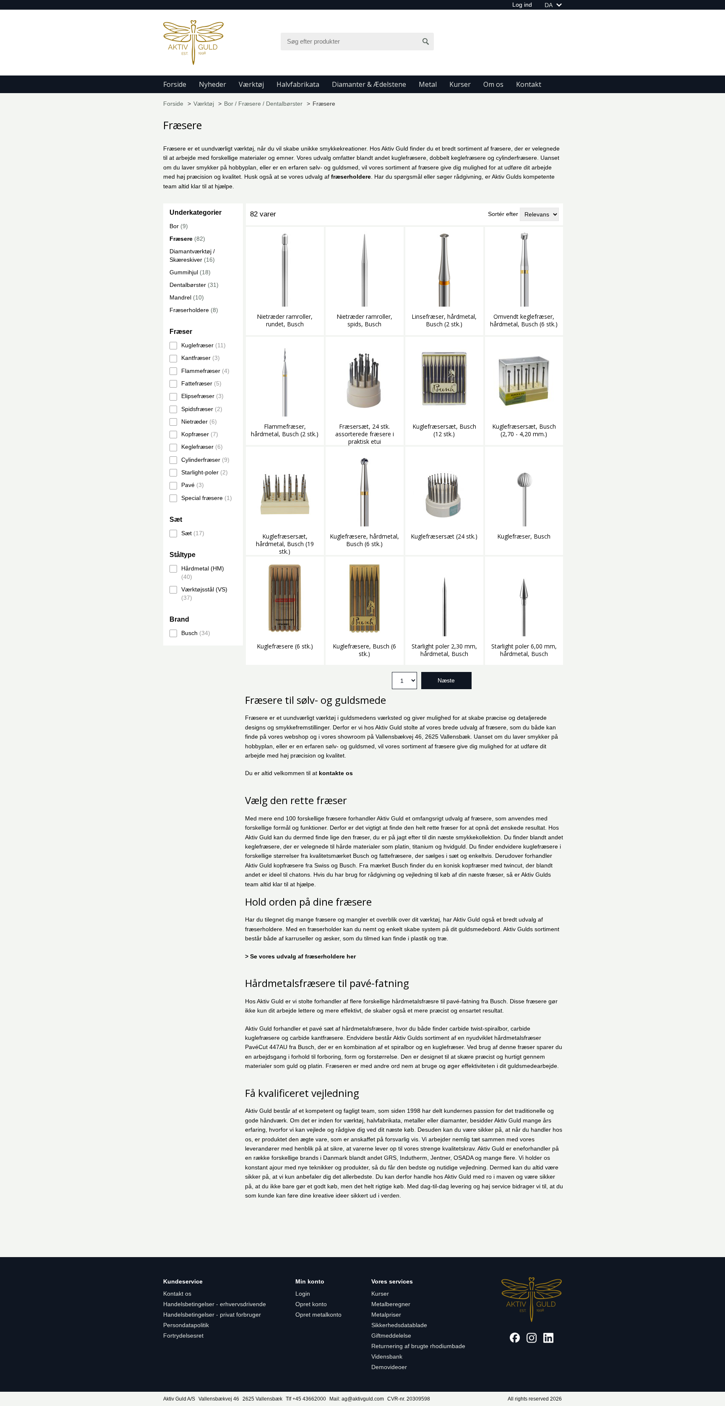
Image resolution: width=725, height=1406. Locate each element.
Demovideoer (389, 1367)
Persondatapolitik (186, 1325)
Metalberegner (390, 1304)
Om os (493, 84)
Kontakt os (177, 1293)
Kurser (460, 84)
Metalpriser (386, 1314)
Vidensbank (386, 1356)
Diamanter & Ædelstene (369, 84)
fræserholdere (351, 176)
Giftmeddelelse (391, 1335)
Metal (428, 84)
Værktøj (251, 84)
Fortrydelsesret (183, 1335)
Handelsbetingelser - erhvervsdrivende (214, 1304)
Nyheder (212, 84)
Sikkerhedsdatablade (399, 1325)
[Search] (426, 41)
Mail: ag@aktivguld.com (356, 1399)
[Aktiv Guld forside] (193, 42)
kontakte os (336, 773)
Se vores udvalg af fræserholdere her (303, 956)
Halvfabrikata (297, 84)
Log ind (522, 4)
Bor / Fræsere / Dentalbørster (263, 103)
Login (302, 1293)
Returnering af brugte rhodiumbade (418, 1346)
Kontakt (528, 84)
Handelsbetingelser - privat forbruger (212, 1314)
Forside (174, 84)
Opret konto (311, 1304)
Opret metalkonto (318, 1314)
